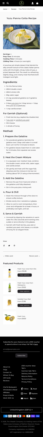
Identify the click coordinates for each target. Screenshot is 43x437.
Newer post (33, 256)
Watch (25, 398)
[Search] (9, 3)
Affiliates (6, 392)
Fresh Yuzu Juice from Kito (27, 269)
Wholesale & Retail (10, 390)
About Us (6, 367)
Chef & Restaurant (10, 387)
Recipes (13, 9)
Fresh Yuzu (21, 316)
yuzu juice (15, 103)
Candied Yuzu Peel (24, 299)
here (36, 344)
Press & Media (8, 395)
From (22, 271)
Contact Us (7, 372)
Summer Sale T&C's (29, 371)
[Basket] (37, 3)
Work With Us (8, 398)
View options (24, 275)
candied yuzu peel (22, 120)
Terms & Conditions (29, 379)
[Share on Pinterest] (14, 245)
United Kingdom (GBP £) (20, 410)
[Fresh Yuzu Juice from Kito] (9, 272)
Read (35, 389)
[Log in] (32, 3)
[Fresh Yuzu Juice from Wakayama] (9, 287)
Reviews (6, 381)
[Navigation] (3, 3)
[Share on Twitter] (9, 245)
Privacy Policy (27, 382)
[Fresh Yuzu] (9, 317)
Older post (9, 256)
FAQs (5, 370)
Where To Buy (8, 375)
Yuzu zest (9, 120)
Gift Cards (7, 378)
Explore (34, 394)
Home (5, 9)
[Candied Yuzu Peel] (9, 302)
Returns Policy (27, 376)
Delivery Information (29, 374)
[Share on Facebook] (4, 245)
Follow (25, 389)
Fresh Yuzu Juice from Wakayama (25, 284)
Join (34, 398)
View (25, 394)
